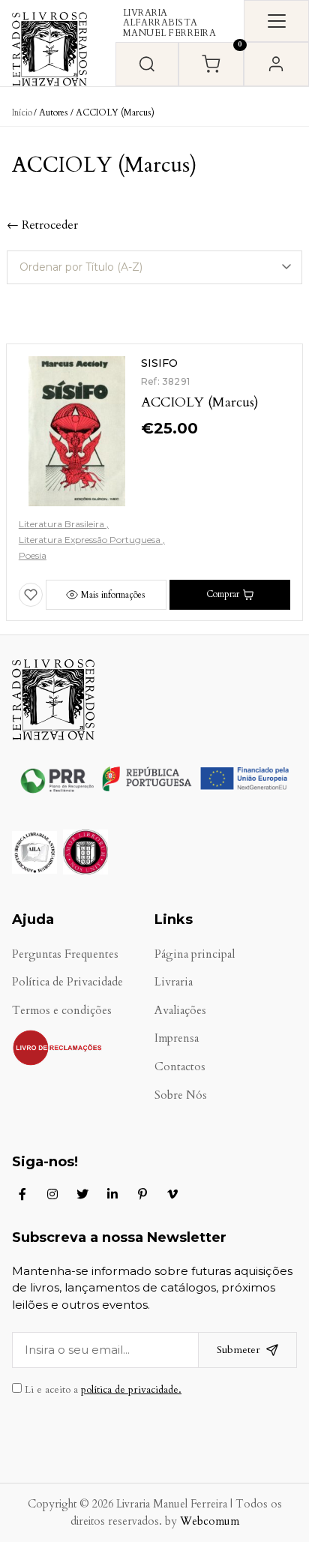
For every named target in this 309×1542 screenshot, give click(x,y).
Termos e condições (62, 1010)
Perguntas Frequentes (65, 954)
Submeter (238, 1349)
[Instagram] (52, 1194)
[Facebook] (22, 1194)
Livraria (173, 982)
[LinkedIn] (112, 1194)
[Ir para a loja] (147, 64)
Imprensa (176, 1038)
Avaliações (180, 1010)
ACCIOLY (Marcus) (200, 402)
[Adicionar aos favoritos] (31, 595)
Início (22, 112)
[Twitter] (82, 1194)
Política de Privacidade (67, 982)
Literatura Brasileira (62, 524)
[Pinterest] (142, 1194)
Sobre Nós (180, 1095)
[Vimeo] (172, 1194)
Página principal (194, 954)
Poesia (32, 555)
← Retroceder (42, 225)
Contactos (180, 1067)
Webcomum (209, 1521)
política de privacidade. (131, 1389)
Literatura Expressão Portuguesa (91, 539)
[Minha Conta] (276, 64)
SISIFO (159, 363)
